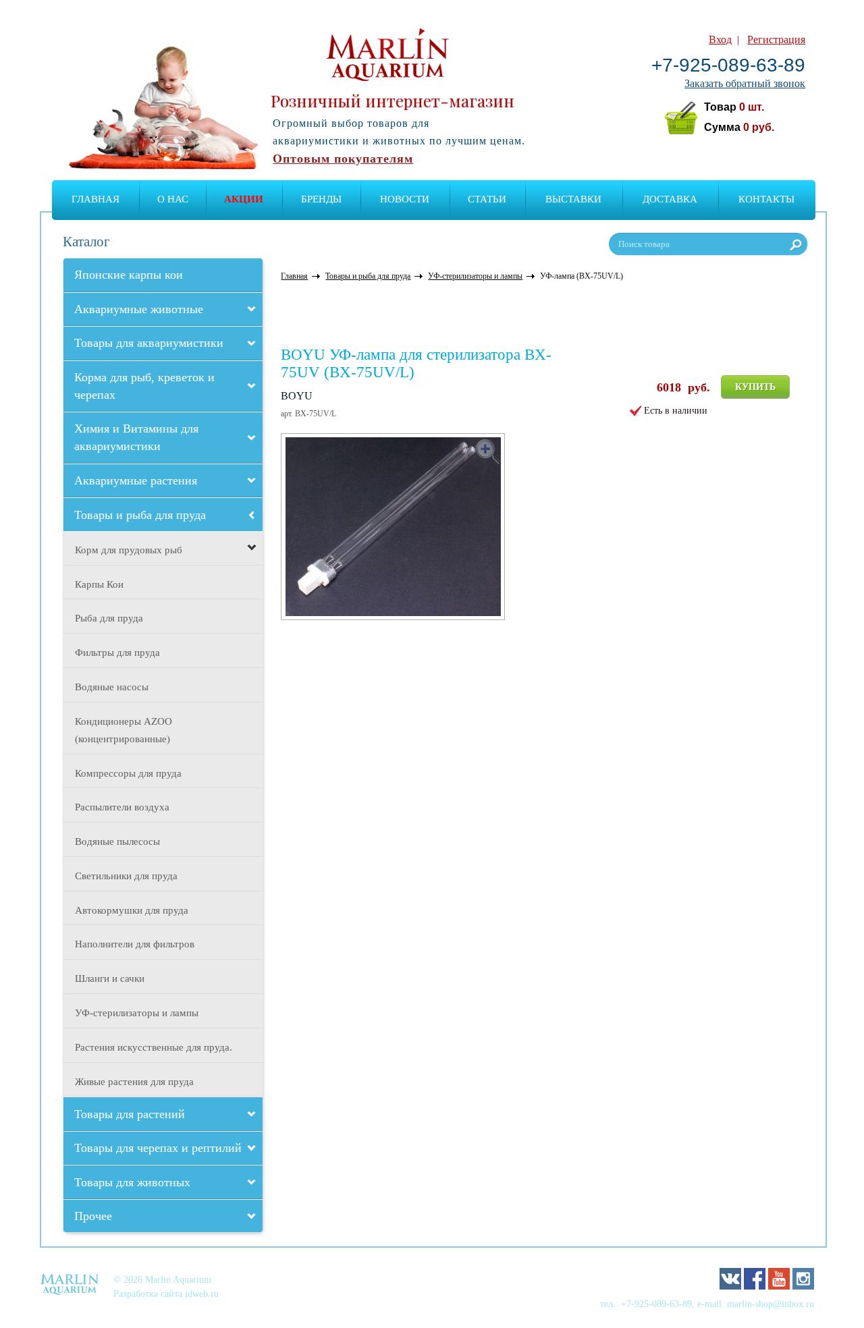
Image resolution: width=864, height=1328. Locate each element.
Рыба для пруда (109, 618)
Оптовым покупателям (343, 158)
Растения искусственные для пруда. (153, 1047)
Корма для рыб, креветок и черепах (144, 386)
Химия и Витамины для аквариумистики (136, 437)
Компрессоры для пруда (128, 773)
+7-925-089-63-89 (728, 65)
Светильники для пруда (126, 875)
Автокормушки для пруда (131, 910)
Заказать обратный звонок (744, 83)
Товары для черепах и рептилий (158, 1148)
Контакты (766, 199)
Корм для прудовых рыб (128, 550)
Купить (755, 387)
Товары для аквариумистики (148, 343)
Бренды (321, 199)
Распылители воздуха (122, 807)
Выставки (573, 199)
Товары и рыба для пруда (140, 515)
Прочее (93, 1216)
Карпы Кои (99, 584)
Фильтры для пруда (117, 652)
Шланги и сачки (109, 978)
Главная (95, 199)
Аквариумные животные (138, 309)
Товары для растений (129, 1114)
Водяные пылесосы (117, 841)
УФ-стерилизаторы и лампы (136, 1012)
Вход (720, 39)
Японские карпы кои (128, 274)
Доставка (670, 199)
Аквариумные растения (135, 480)
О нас (172, 199)
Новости (404, 199)
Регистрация (776, 39)
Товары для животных (132, 1182)
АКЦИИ (243, 199)
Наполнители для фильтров (134, 944)
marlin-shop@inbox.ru (770, 1303)
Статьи (487, 199)
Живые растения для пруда (134, 1081)
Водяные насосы (111, 687)
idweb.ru (202, 1293)
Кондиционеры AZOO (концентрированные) (123, 730)
